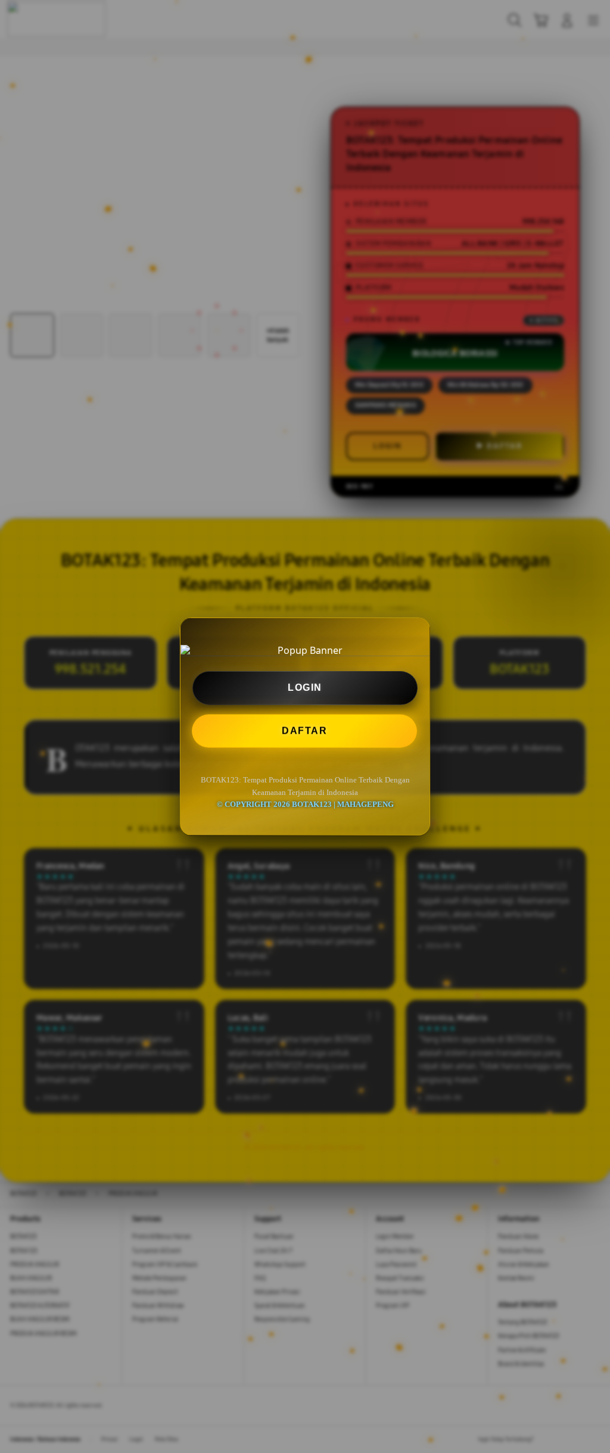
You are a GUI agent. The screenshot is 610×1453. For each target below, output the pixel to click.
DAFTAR (305, 730)
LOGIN (305, 687)
